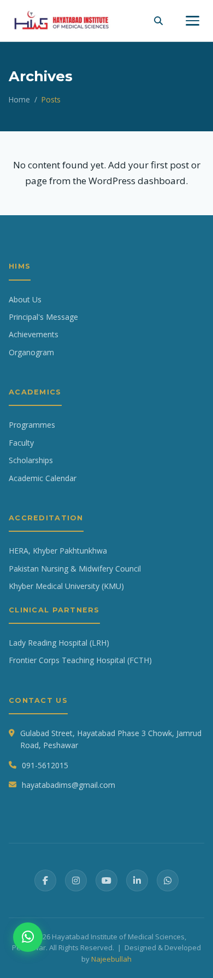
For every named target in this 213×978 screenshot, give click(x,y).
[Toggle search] (158, 20)
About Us (25, 299)
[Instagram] (76, 880)
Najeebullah (111, 959)
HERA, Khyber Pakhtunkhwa (58, 550)
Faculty (21, 443)
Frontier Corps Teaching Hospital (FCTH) (80, 660)
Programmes (32, 425)
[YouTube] (106, 880)
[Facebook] (45, 880)
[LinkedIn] (137, 880)
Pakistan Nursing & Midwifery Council (75, 568)
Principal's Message (43, 317)
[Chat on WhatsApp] (28, 937)
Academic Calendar (42, 478)
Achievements (33, 334)
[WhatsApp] (168, 880)
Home (19, 99)
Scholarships (31, 460)
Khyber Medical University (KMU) (66, 586)
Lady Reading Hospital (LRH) (59, 642)
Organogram (31, 352)
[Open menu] (192, 21)
